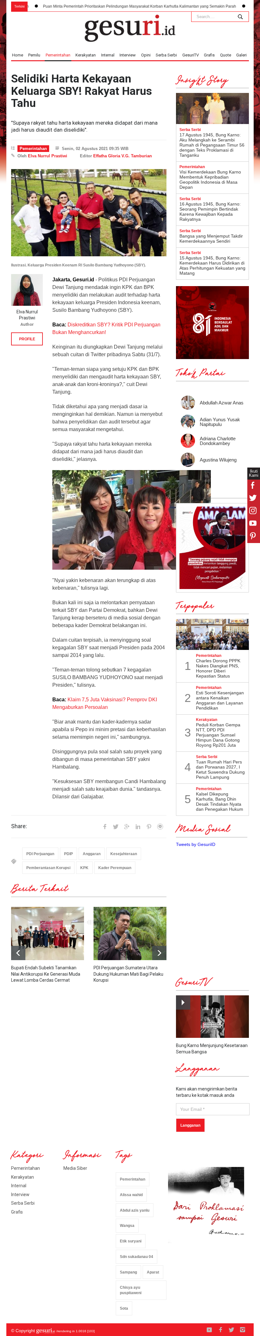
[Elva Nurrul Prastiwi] (27, 290)
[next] (18, 953)
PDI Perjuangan (40, 854)
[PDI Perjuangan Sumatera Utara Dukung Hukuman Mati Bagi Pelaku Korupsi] (130, 933)
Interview (128, 55)
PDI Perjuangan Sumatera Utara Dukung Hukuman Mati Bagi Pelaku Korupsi (128, 974)
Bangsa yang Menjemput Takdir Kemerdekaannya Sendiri (211, 238)
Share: (19, 826)
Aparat (153, 1272)
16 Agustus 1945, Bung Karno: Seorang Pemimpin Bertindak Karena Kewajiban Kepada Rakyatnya (210, 211)
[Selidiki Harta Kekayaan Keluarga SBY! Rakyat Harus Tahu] (88, 212)
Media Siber (75, 1168)
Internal (107, 55)
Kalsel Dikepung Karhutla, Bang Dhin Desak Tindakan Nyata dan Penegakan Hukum (219, 801)
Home (17, 55)
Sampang (128, 1272)
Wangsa (127, 1225)
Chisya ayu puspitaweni (130, 1290)
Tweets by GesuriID (195, 844)
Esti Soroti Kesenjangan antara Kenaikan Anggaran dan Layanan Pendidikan (220, 700)
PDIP (68, 854)
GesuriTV (190, 55)
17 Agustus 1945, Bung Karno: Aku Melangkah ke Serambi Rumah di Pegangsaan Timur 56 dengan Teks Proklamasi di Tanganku (211, 145)
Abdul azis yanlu (134, 1210)
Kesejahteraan (123, 854)
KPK (84, 868)
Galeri (241, 55)
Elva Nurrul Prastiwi (47, 156)
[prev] (159, 953)
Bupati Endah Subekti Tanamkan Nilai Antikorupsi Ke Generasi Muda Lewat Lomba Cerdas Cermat (45, 974)
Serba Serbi (166, 55)
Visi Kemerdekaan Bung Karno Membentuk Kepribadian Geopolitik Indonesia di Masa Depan (210, 179)
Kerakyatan (85, 55)
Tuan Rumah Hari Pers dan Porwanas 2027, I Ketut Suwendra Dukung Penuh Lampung (220, 769)
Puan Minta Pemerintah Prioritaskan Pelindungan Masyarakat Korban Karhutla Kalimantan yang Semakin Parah (103, 6)
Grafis (209, 55)
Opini (146, 55)
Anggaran (92, 854)
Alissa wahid (131, 1195)
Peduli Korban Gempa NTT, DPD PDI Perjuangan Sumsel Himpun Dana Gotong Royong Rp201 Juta (218, 735)
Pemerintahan (58, 55)
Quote (225, 55)
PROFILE (27, 339)
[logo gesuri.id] (130, 28)
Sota (124, 1308)
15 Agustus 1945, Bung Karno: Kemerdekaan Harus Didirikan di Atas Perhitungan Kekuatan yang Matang (212, 265)
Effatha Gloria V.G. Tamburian (122, 156)
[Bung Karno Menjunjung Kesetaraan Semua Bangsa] (212, 1016)
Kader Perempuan (114, 868)
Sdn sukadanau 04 (136, 1256)
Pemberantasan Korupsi (48, 868)
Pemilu (34, 55)
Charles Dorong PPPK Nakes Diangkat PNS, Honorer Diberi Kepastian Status (218, 668)
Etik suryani (130, 1241)
